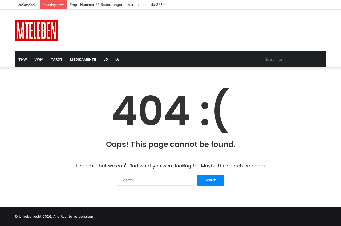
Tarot (57, 59)
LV (117, 59)
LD (106, 59)
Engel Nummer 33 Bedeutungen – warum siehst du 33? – (117, 4)
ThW (22, 59)
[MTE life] (36, 30)
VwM (38, 59)
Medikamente (83, 59)
